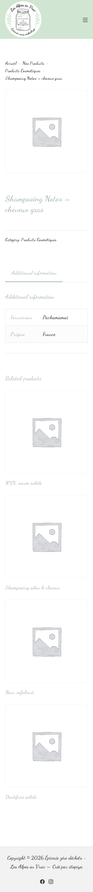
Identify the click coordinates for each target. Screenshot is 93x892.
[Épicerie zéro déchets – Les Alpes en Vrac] (23, 19)
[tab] (34, 273)
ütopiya (76, 867)
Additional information (34, 273)
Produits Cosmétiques (39, 239)
